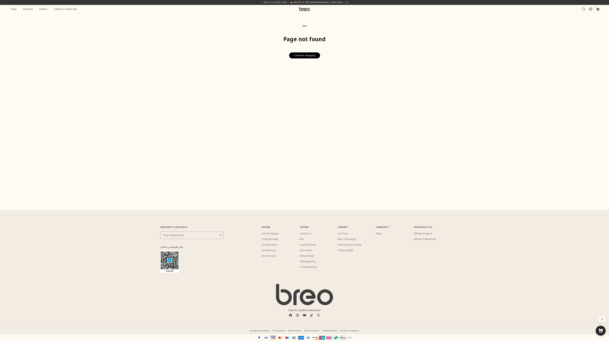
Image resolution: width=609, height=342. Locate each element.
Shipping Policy (308, 261)
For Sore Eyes (269, 255)
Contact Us (305, 233)
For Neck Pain (269, 250)
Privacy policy (278, 330)
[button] (583, 9)
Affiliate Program (423, 233)
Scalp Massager (270, 239)
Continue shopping (304, 55)
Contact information (349, 330)
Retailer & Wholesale (425, 239)
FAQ (302, 239)
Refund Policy (307, 255)
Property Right (345, 250)
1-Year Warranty (308, 266)
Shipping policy (330, 330)
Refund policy (294, 330)
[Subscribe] (219, 235)
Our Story (343, 233)
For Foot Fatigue (270, 233)
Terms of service (311, 330)
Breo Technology (347, 239)
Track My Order (308, 244)
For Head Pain (269, 244)
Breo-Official (263, 330)
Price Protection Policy (349, 244)
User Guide (306, 250)
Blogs (379, 233)
